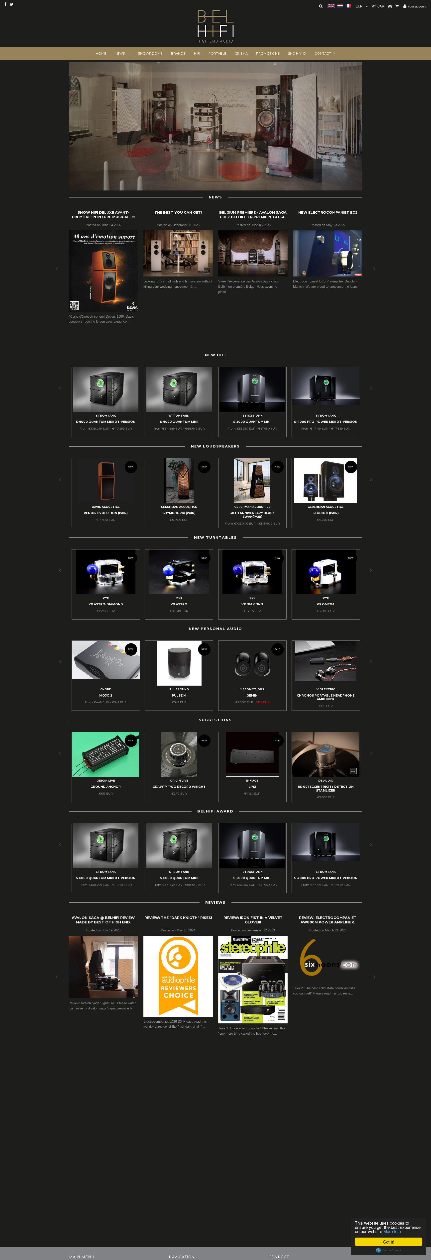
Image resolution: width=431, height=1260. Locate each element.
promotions (268, 53)
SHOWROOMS (150, 53)
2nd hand (297, 53)
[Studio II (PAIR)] (325, 502)
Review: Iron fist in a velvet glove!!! (253, 919)
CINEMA (241, 53)
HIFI (197, 53)
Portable (217, 53)
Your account (417, 6)
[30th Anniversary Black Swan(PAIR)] (252, 502)
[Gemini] (252, 684)
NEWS (120, 53)
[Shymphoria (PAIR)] (179, 502)
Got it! (388, 1242)
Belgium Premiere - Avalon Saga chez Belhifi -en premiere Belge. (253, 214)
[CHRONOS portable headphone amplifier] (325, 680)
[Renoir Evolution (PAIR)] (106, 502)
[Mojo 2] (106, 678)
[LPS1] (252, 776)
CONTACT (323, 53)
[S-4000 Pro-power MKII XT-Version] (326, 404)
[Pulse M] (179, 684)
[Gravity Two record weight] (179, 776)
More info (392, 1231)
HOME (101, 53)
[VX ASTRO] (179, 593)
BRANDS (178, 53)
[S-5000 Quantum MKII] (252, 411)
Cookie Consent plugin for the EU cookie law (388, 1250)
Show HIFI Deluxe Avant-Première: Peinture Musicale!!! (103, 214)
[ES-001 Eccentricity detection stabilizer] (325, 776)
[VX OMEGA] (326, 593)
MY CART (381, 6)
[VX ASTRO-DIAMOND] (105, 593)
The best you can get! (178, 212)
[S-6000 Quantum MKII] (179, 411)
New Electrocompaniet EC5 (327, 212)
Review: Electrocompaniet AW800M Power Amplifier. (327, 919)
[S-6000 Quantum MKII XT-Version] (105, 411)
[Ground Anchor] (105, 776)
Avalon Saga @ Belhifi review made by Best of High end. (103, 919)
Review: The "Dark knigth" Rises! (178, 917)
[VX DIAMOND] (252, 593)
